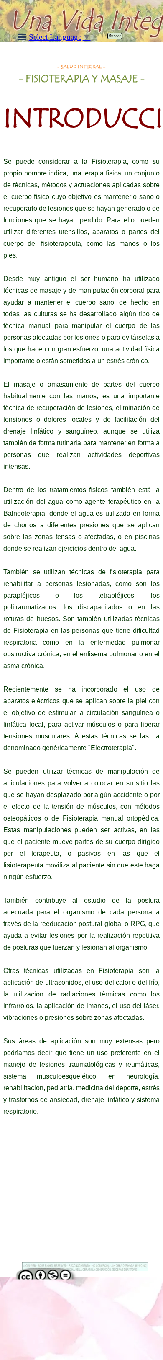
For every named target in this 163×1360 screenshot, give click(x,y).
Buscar (114, 36)
